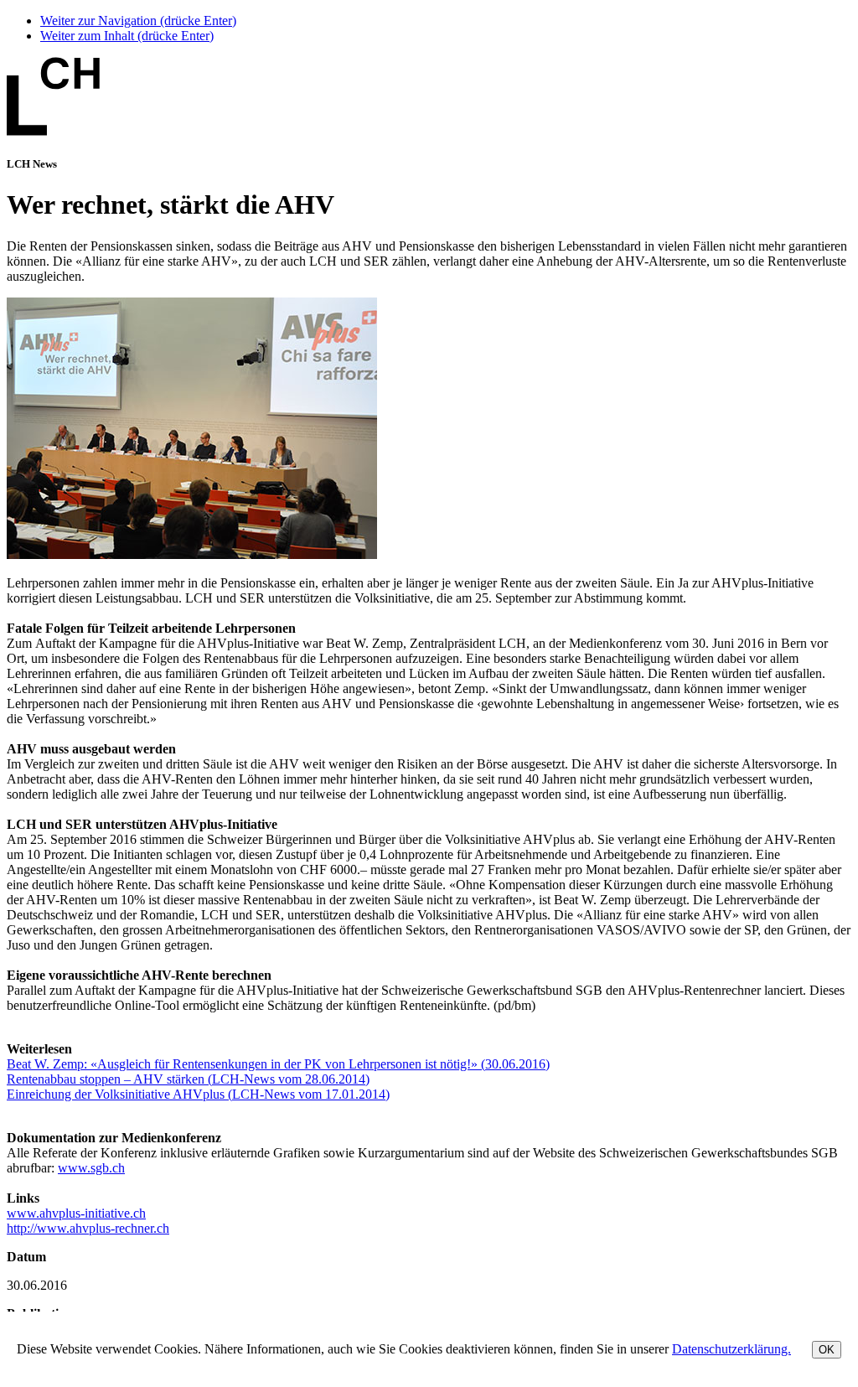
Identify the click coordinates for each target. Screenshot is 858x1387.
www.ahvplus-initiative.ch (76, 1213)
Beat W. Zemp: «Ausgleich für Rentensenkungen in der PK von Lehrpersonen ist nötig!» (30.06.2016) (278, 1064)
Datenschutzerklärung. (731, 1349)
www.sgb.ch (91, 1168)
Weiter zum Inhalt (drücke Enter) (127, 35)
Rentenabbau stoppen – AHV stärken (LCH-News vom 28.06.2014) (188, 1079)
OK (827, 1349)
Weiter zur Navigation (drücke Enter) (138, 20)
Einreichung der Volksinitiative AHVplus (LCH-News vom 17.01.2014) (198, 1094)
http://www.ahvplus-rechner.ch (88, 1228)
